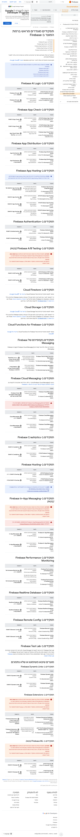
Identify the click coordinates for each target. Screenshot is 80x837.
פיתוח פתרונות (46, 10)
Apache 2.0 (5, 779)
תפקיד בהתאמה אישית (19, 299)
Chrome (55, 820)
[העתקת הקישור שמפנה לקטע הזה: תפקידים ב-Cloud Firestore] (21, 290)
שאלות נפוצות (15, 805)
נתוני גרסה (16, 802)
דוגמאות (55, 800)
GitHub (55, 805)
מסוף (16, 60)
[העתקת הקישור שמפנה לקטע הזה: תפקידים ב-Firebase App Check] (16, 110)
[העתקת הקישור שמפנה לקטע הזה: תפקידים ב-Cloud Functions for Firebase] (52, 328)
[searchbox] (69, 15)
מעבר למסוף (13, 2)
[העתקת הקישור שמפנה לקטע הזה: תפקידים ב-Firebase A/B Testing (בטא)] (8, 248)
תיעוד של (17, 294)
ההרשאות (46, 301)
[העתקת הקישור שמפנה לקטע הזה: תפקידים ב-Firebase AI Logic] (19, 84)
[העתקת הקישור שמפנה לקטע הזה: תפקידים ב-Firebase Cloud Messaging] (9, 378)
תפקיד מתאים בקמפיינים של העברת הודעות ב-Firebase (38, 384)
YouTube (36, 802)
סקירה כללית (74, 10)
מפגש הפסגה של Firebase (31, 797)
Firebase (52, 27)
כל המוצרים (54, 827)
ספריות (55, 802)
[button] (70, 24)
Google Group (15, 800)
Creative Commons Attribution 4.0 (28, 779)
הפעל (35, 10)
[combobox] (47, 1)
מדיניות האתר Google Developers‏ (40, 781)
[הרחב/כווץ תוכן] (47, 40)
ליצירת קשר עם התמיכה (13, 795)
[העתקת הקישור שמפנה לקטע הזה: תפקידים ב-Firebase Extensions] (22, 695)
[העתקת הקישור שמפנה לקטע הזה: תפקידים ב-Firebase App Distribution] (10, 144)
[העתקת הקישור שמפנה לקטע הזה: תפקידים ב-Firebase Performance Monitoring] (39, 561)
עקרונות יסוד (65, 10)
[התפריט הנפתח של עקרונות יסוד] (60, 10)
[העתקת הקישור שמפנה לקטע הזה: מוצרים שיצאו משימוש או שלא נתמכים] (9, 662)
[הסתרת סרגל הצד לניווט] (61, 834)
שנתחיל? (7, 23)
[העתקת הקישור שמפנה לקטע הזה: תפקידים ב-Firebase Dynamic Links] (19, 667)
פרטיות (51, 833)
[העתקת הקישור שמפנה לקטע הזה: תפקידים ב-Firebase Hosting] (20, 465)
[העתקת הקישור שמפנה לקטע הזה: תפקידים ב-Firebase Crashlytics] (16, 437)
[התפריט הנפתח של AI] (53, 10)
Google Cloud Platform (51, 825)
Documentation (72, 7)
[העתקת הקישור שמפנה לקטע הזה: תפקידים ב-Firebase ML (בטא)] (24, 741)
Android (55, 817)
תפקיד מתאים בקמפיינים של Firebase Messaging (32, 524)
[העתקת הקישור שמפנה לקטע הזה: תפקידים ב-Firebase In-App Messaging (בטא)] (45, 502)
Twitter (36, 800)
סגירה (16, 23)
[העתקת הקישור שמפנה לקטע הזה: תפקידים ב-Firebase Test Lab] (19, 646)
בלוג (20, 2)
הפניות (55, 797)
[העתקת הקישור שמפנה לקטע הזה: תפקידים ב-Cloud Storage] (23, 307)
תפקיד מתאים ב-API (32, 405)
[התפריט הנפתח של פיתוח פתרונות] (40, 10)
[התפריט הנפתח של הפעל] (32, 10)
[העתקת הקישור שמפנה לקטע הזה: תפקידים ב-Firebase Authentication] (11, 222)
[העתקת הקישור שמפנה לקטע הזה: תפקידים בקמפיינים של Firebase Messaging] (40, 343)
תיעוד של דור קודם (14, 807)
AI (55, 10)
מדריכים (55, 795)
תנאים (55, 833)
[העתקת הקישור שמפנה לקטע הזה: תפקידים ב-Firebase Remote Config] (11, 620)
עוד (63, 2)
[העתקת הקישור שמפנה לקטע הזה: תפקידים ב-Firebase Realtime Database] (7, 593)
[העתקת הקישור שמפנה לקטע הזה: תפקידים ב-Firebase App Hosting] (14, 171)
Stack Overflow (15, 797)
